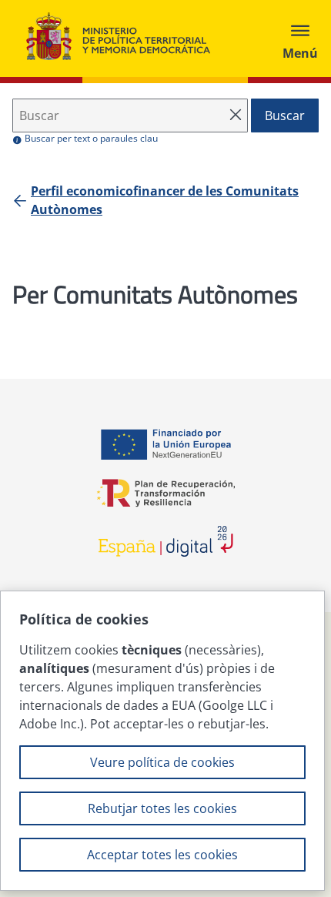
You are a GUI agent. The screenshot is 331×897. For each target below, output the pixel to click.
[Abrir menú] (300, 38)
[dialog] (162, 741)
